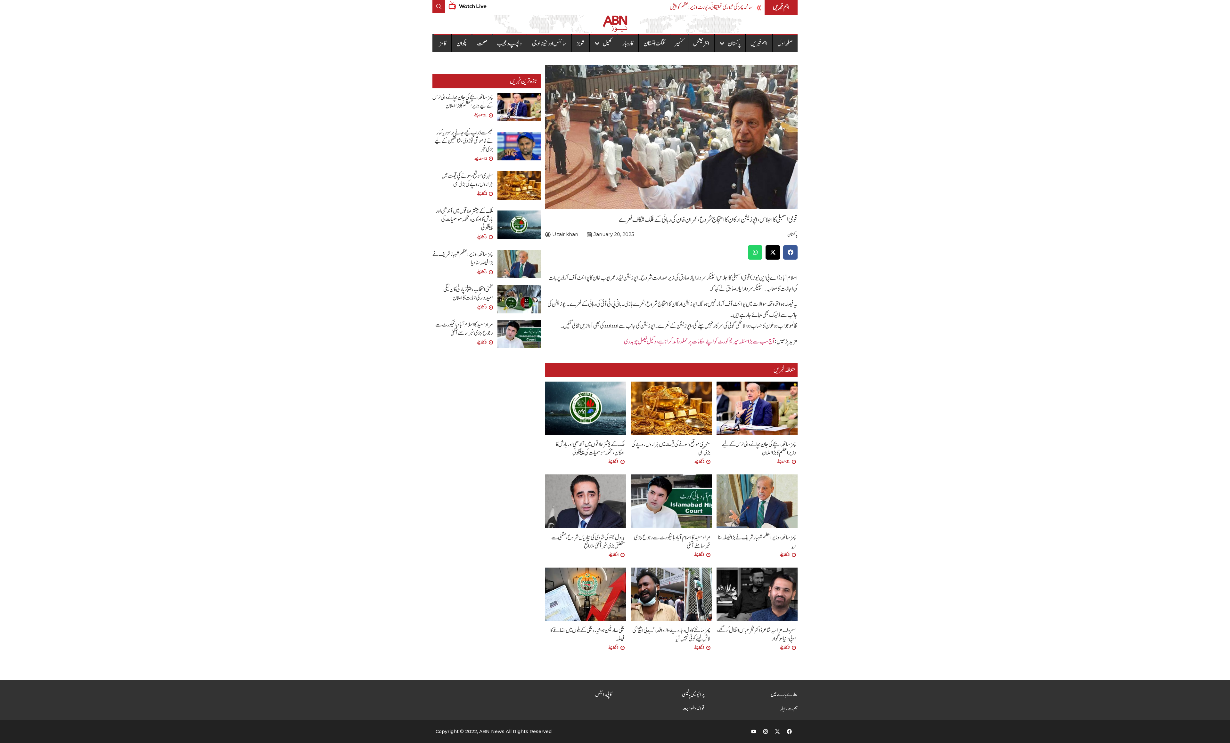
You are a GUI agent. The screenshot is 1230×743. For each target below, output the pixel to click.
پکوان (461, 43)
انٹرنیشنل (701, 43)
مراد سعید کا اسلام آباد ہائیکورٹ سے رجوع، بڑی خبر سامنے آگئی (672, 542)
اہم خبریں (758, 43)
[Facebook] (789, 731)
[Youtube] (754, 731)
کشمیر (679, 43)
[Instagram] (765, 731)
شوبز (581, 43)
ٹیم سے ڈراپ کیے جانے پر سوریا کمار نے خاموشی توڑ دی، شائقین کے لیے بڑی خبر (463, 141)
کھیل (607, 43)
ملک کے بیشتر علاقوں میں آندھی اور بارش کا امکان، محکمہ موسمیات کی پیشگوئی (590, 449)
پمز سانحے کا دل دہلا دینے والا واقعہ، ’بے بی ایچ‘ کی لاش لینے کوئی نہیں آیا (671, 635)
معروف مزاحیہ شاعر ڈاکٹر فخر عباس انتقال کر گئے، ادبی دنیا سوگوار (756, 635)
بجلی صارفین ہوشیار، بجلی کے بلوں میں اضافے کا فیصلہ (587, 635)
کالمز (443, 43)
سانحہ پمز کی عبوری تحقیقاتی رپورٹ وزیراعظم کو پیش (711, 7)
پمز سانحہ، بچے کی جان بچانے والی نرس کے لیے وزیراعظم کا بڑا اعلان (759, 449)
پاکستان (734, 43)
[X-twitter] (777, 731)
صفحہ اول (785, 43)
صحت (482, 43)
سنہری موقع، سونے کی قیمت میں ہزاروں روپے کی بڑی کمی (670, 449)
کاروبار (628, 43)
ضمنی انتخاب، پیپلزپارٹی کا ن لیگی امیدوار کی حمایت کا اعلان (468, 294)
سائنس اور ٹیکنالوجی (549, 43)
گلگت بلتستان (654, 43)
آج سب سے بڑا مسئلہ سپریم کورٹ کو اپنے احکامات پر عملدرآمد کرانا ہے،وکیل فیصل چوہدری (699, 341)
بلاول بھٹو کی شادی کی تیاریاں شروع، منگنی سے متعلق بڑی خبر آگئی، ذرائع (588, 542)
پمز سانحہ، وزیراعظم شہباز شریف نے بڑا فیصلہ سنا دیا (757, 542)
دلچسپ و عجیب (509, 43)
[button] (790, 252)
